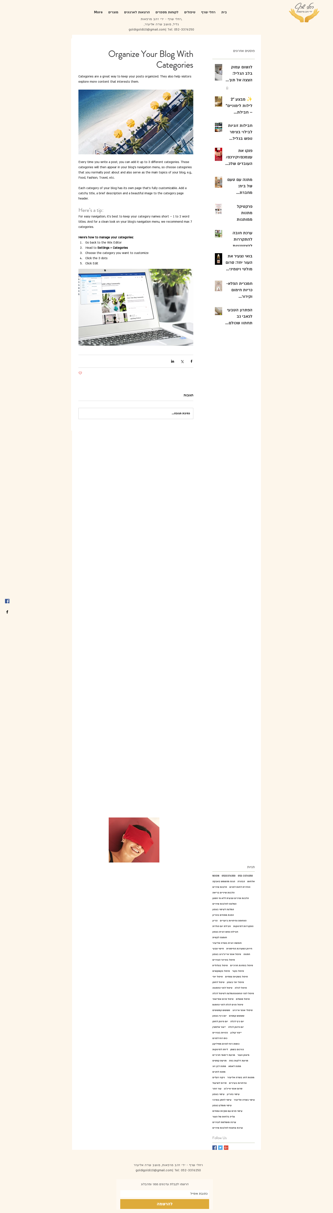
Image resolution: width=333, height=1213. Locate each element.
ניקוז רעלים (218, 1077)
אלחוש (251, 881)
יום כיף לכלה (237, 1021)
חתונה (246, 954)
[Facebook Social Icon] (7, 601)
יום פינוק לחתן (220, 1021)
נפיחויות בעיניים (238, 1083)
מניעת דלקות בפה (238, 1060)
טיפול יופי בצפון (235, 982)
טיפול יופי (217, 976)
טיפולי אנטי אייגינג (242, 1010)
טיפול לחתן (218, 982)
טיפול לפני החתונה (222, 987)
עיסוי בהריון (233, 1094)
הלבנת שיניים (219, 887)
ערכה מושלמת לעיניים (224, 1122)
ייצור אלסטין (219, 1027)
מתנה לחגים (218, 1071)
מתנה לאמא (234, 1066)
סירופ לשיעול (219, 1083)
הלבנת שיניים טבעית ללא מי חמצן (230, 898)
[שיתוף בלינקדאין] (172, 361)
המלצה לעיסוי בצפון (223, 909)
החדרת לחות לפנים (239, 887)
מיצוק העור (243, 1055)
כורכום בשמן (237, 1049)
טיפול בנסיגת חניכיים (241, 965)
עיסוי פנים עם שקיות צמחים (227, 1111)
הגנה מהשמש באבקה (223, 881)
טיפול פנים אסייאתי (223, 999)
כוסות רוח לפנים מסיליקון (226, 1043)
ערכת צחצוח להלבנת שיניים (227, 1127)
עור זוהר (216, 1088)
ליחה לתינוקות (220, 1049)
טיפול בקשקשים (221, 971)
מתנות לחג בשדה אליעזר (240, 1077)
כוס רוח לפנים (219, 1038)
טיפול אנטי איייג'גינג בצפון (226, 954)
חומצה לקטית (219, 937)
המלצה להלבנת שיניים (224, 903)
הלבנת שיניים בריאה (223, 892)
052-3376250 (245, 875)
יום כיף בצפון (219, 1015)
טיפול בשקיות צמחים (236, 976)
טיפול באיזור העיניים (223, 959)
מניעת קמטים (219, 1060)
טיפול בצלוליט (220, 965)
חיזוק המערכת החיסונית (239, 948)
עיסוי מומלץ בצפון (222, 1105)
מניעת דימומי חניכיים (223, 1055)
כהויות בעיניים (220, 1032)
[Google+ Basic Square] (226, 1147)
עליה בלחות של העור (223, 1116)
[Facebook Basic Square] (214, 1147)
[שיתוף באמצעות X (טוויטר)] (182, 361)
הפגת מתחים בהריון (223, 915)
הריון (215, 920)
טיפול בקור (238, 971)
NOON (215, 875)
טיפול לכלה (241, 987)
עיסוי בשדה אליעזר (244, 1099)
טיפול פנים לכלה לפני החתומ (227, 1004)
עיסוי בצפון (218, 1094)
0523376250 (228, 875)
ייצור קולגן (236, 1032)
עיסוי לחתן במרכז (221, 1099)
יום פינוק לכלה (236, 1027)
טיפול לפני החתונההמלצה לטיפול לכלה (233, 993)
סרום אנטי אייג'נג (233, 1088)
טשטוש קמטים (236, 1015)
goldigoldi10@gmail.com (147, 29)
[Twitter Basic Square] (220, 1147)
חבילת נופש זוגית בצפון (225, 931)
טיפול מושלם (243, 999)
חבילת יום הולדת (221, 926)
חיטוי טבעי (218, 948)
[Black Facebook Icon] (7, 612)
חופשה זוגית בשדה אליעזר (227, 943)
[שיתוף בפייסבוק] (191, 361)
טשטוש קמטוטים (221, 1010)
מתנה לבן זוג (219, 1066)
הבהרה (241, 881)
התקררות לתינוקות (243, 926)
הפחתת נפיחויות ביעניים (233, 920)
